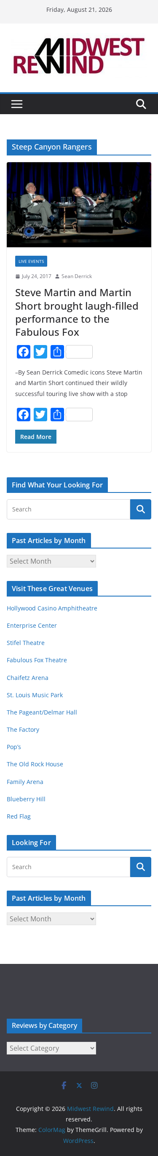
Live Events (31, 261)
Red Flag (19, 816)
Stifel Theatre (26, 643)
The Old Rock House (35, 764)
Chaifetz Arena (27, 678)
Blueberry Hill (27, 799)
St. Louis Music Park (35, 695)
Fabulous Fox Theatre (37, 660)
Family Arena (25, 782)
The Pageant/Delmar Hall (42, 712)
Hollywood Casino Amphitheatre (52, 608)
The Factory (23, 729)
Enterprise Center (32, 625)
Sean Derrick (77, 276)
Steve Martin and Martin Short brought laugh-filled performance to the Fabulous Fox (77, 312)
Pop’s (14, 747)
